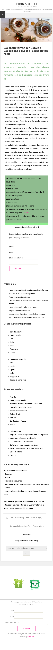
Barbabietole (15, 526)
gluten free (27, 526)
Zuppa (39, 518)
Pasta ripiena (38, 526)
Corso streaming (17, 518)
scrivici (26, 213)
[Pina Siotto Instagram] (33, 583)
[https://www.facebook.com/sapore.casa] (19, 583)
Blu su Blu (30, 637)
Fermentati (30, 518)
